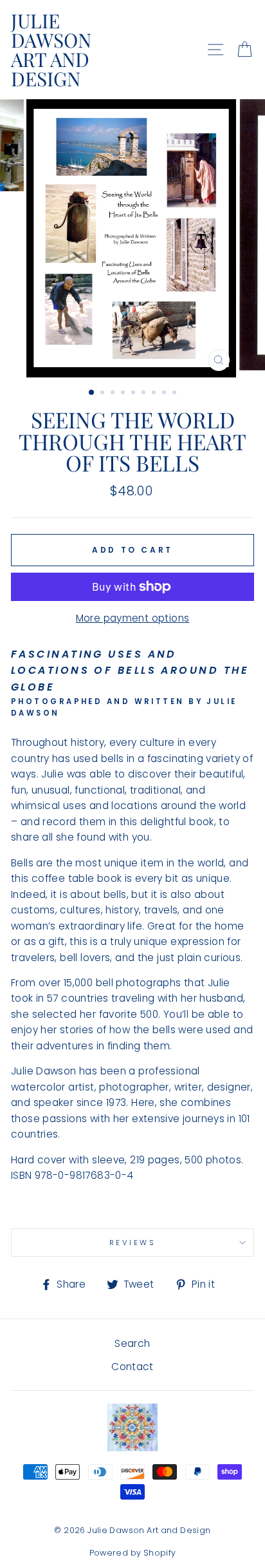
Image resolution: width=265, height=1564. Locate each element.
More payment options (133, 618)
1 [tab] (92, 393)
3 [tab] (114, 393)
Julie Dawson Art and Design (51, 49)
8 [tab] (165, 393)
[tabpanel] (132, 238)
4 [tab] (124, 393)
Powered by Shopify (132, 1552)
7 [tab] (155, 393)
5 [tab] (134, 393)
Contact (132, 1366)
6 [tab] (145, 393)
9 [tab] (175, 393)
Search (132, 1343)
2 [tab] (103, 393)
